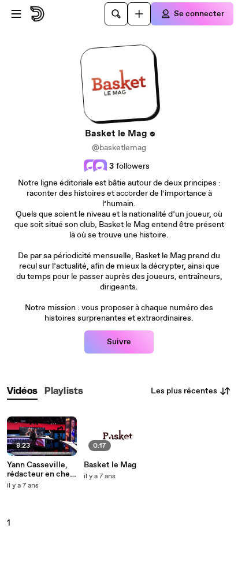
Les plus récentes (184, 391)
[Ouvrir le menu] (16, 13)
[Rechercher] (116, 13)
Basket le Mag (110, 465)
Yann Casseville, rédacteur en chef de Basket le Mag (40, 469)
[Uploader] (139, 13)
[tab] (22, 391)
